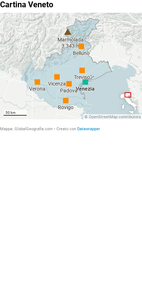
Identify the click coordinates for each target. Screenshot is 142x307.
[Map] (71, 66)
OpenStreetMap (103, 117)
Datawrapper (88, 129)
